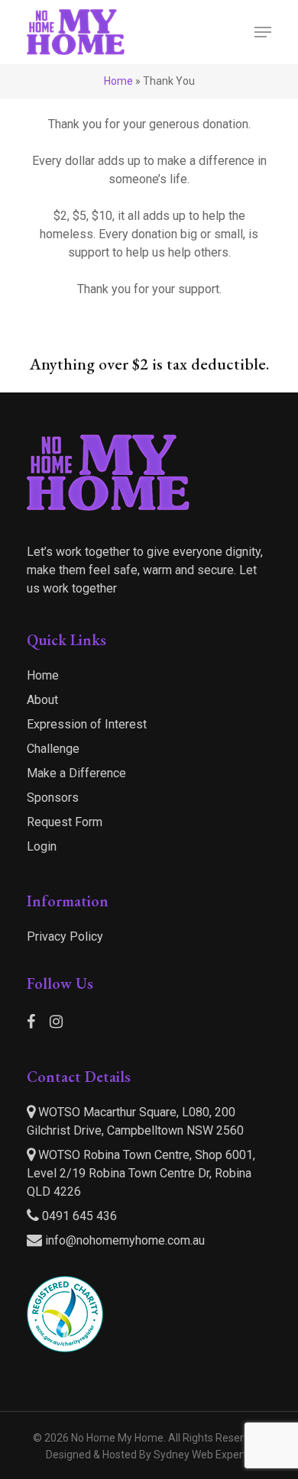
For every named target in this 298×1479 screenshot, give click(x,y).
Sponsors (53, 797)
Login (42, 846)
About (42, 700)
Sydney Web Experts (203, 1454)
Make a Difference (76, 773)
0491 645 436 (78, 1216)
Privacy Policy (65, 936)
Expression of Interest (87, 724)
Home (118, 81)
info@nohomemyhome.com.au (125, 1240)
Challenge (53, 748)
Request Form (64, 822)
